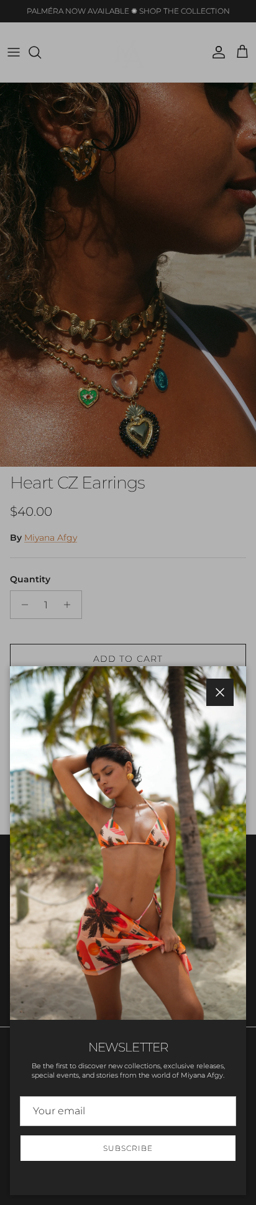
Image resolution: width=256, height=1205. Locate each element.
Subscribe (128, 1148)
